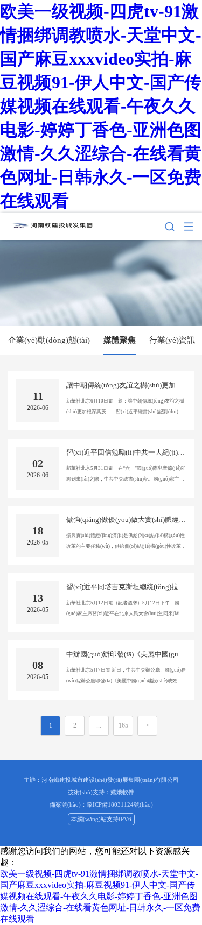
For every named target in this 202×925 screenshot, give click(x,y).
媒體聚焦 (119, 340)
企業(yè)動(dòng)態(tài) (49, 340)
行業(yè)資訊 (172, 340)
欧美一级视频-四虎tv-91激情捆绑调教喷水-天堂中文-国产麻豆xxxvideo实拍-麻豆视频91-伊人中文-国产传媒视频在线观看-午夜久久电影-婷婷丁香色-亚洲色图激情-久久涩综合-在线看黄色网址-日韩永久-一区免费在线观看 (100, 106)
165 (123, 725)
